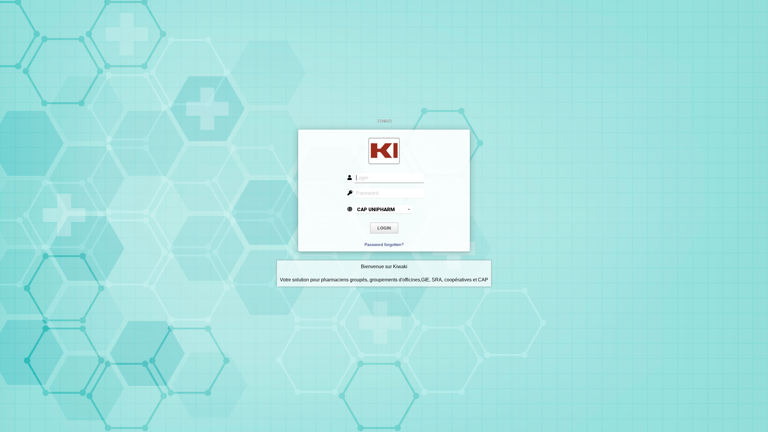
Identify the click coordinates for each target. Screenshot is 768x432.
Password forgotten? (384, 244)
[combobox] (383, 209)
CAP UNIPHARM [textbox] (376, 209)
